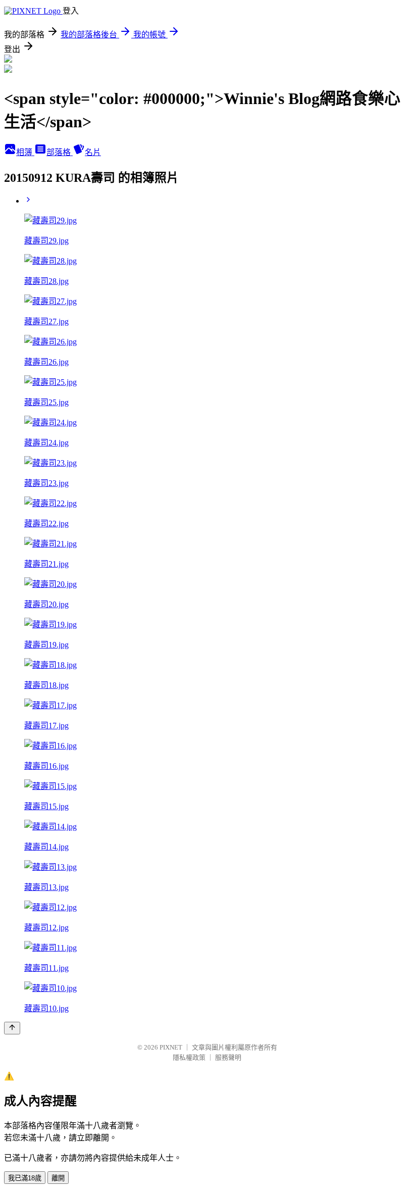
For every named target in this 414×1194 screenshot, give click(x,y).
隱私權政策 (189, 1057)
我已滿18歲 (24, 1178)
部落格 (59, 152)
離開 (58, 1178)
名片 (93, 152)
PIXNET (171, 1047)
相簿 (25, 152)
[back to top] (12, 1028)
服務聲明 (228, 1057)
